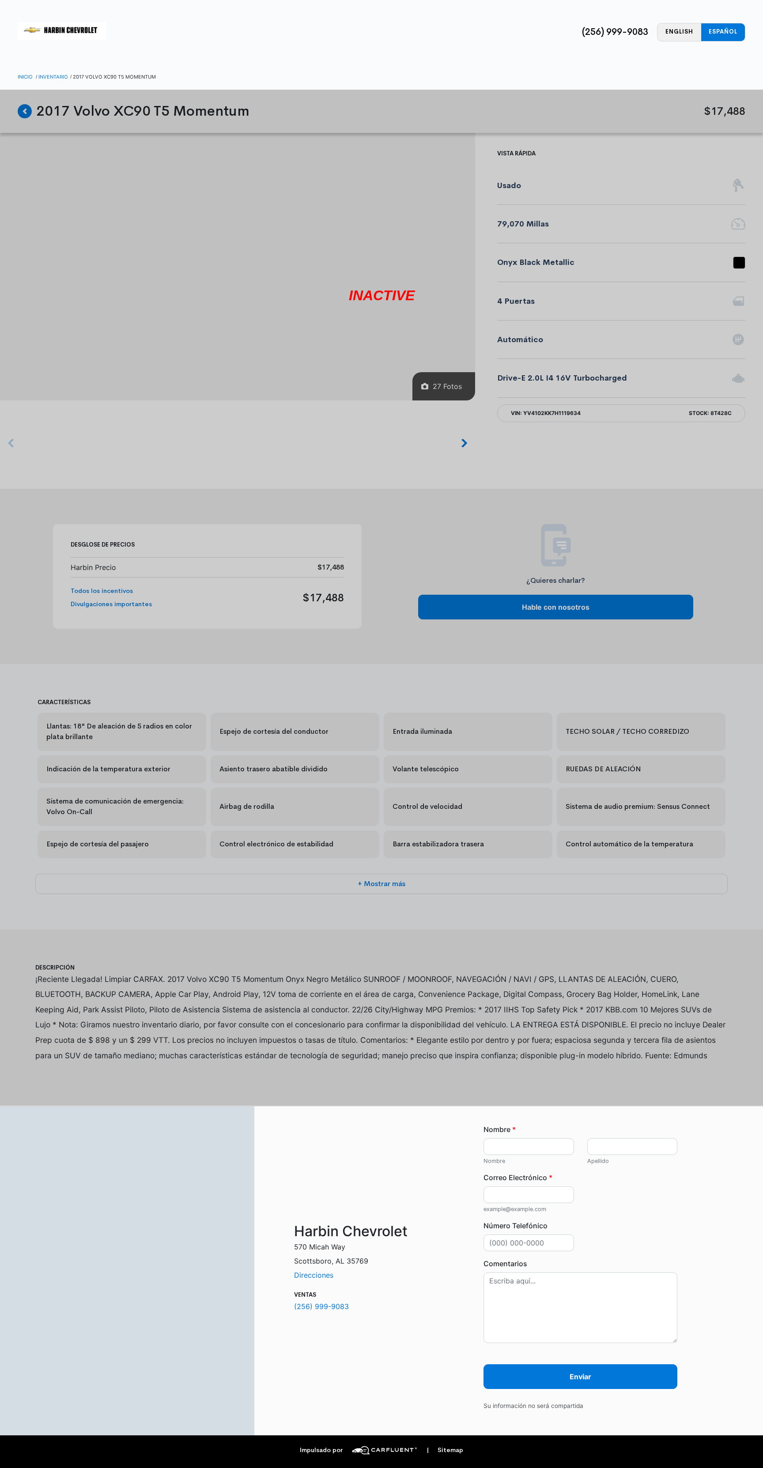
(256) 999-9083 (615, 32)
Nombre (499, 1129)
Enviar (580, 1376)
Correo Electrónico (517, 1177)
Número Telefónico (515, 1225)
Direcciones (313, 1275)
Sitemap (445, 1450)
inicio (25, 77)
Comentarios (505, 1263)
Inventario (53, 77)
